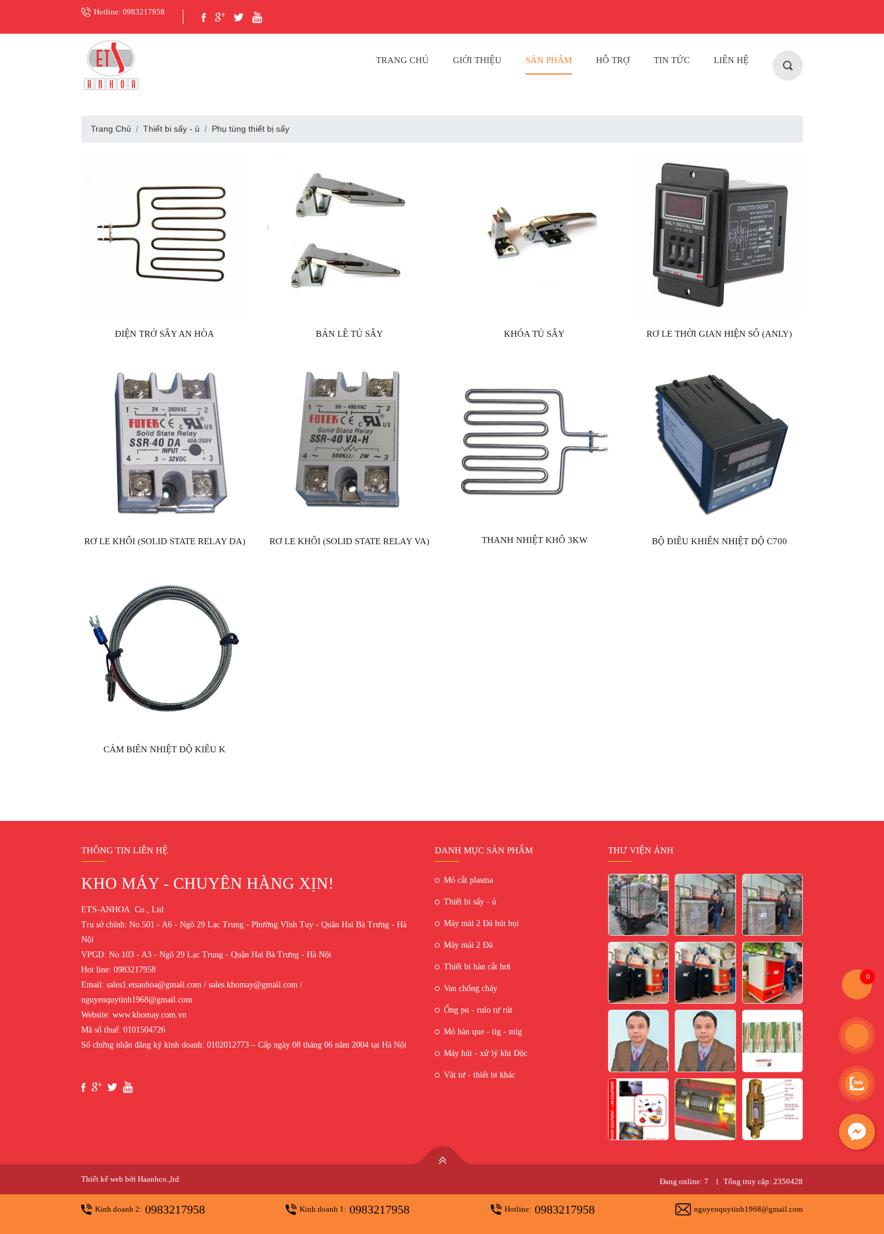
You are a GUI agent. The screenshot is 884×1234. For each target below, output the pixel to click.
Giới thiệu (477, 60)
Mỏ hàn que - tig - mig (483, 1031)
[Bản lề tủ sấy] (350, 235)
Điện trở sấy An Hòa (164, 334)
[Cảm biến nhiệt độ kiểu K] (164, 651)
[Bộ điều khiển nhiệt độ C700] (719, 443)
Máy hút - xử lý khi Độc (485, 1053)
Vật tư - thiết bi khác (479, 1074)
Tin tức (672, 60)
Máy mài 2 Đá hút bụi (481, 923)
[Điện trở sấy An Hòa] (164, 235)
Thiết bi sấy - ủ (171, 129)
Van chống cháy (470, 988)
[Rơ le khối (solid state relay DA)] (164, 443)
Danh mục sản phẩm (484, 850)
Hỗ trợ (613, 60)
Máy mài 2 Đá (468, 945)
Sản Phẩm (549, 60)
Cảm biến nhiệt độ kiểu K (164, 749)
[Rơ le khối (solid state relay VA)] (350, 443)
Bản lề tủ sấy (349, 334)
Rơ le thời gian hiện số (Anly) (719, 334)
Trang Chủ (402, 60)
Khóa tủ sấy (534, 334)
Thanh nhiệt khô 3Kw (535, 540)
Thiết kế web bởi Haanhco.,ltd (130, 1178)
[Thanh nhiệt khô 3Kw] (534, 443)
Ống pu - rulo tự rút (478, 1010)
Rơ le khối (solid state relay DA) (164, 541)
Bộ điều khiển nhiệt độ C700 (719, 541)
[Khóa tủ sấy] (534, 235)
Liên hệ (731, 60)
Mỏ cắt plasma (468, 880)
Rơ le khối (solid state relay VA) (349, 541)
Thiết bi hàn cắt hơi (477, 966)
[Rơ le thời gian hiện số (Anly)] (719, 235)
